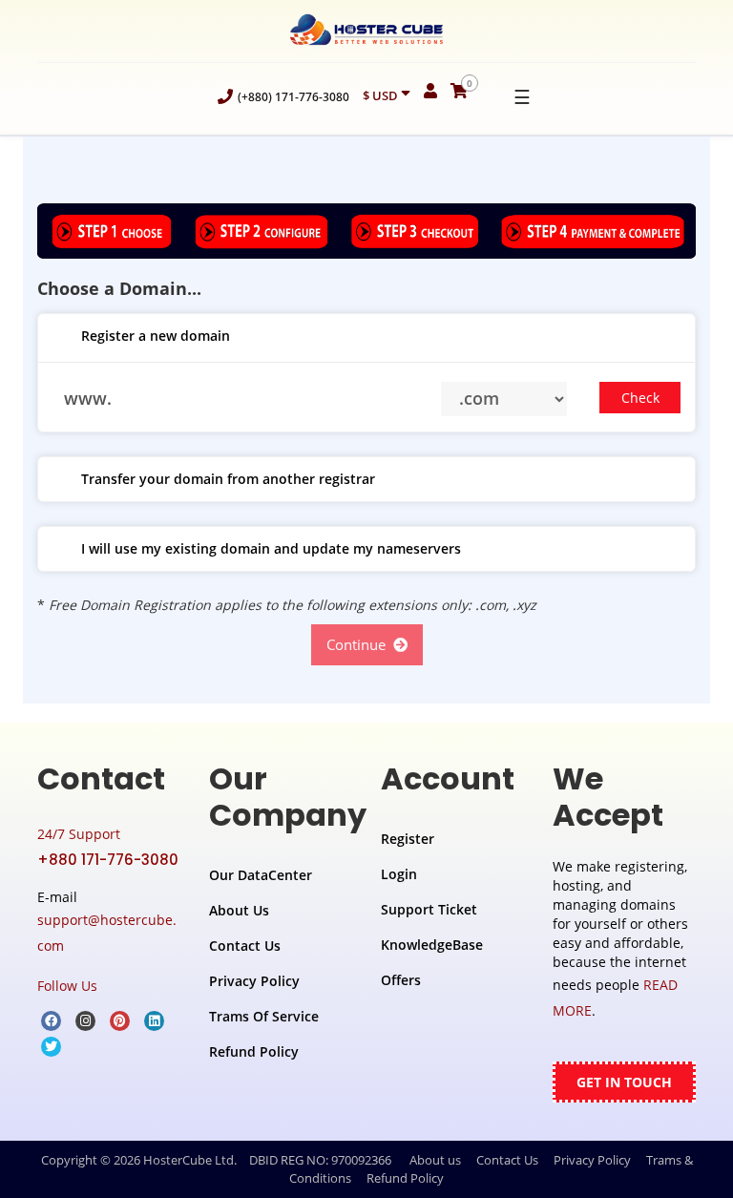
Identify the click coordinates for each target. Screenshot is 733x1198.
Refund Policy (254, 1051)
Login (399, 874)
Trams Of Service (264, 1016)
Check (640, 398)
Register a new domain (155, 335)
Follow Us (67, 986)
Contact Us (245, 945)
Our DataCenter (260, 875)
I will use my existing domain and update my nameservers (271, 548)
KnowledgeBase (432, 944)
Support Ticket (429, 909)
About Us (239, 910)
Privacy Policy (254, 981)
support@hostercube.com (107, 933)
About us (435, 1159)
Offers (401, 980)
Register (407, 839)
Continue (359, 644)
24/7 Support (78, 834)
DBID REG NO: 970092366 (320, 1159)
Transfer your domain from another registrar (228, 479)
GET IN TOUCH (624, 1082)
